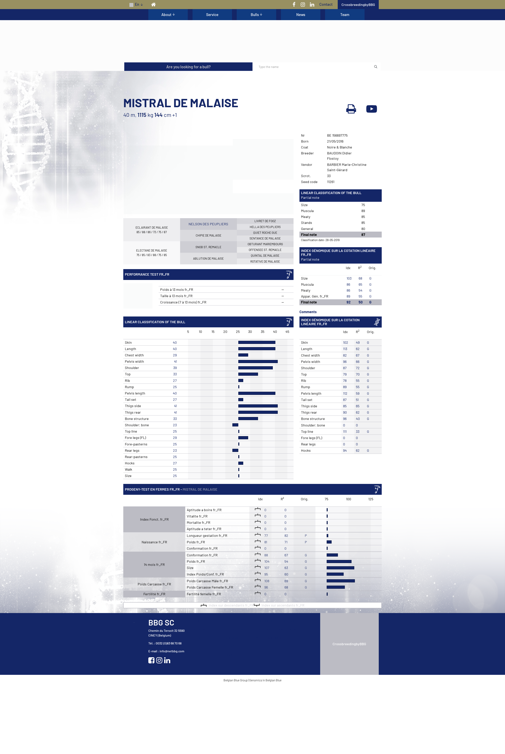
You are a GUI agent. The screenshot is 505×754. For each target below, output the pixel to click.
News (300, 14)
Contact (326, 4)
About (166, 14)
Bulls (255, 14)
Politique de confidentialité (276, 690)
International (234, 699)
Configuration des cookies (276, 699)
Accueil (197, 690)
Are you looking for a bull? (188, 136)
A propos (198, 699)
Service (212, 14)
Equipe (229, 724)
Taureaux (231, 707)
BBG (227, 690)
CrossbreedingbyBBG (358, 4)
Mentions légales (268, 707)
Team (344, 14)
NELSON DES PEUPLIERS (208, 293)
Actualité (231, 716)
